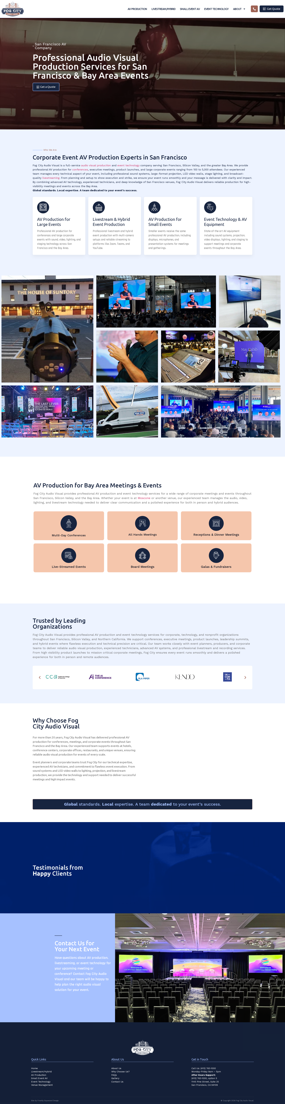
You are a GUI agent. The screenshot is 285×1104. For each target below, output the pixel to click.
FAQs (114, 1075)
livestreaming (51, 177)
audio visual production (96, 165)
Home (34, 1068)
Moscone (144, 498)
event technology (128, 165)
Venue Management (42, 1085)
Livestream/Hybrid (164, 8)
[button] (40, 677)
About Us (116, 1068)
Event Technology (216, 8)
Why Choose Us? (120, 1071)
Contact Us (117, 1081)
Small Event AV (190, 8)
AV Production (137, 8)
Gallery (115, 1078)
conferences (80, 169)
